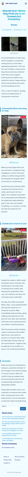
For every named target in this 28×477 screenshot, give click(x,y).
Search (4, 406)
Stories (14, 24)
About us (6, 457)
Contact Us (7, 463)
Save (24, 117)
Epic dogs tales (11, 3)
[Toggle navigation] (26, 3)
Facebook (17, 460)
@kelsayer (15, 162)
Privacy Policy (8, 460)
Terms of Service (19, 457)
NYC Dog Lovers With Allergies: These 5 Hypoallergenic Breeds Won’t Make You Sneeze (13, 423)
